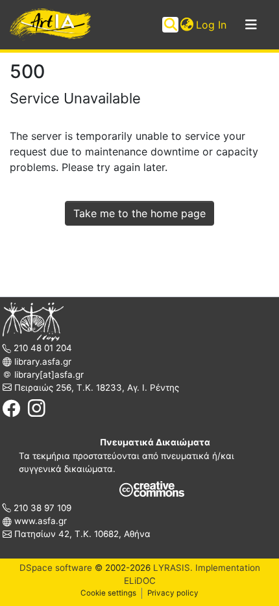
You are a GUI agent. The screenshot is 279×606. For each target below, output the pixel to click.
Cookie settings (108, 593)
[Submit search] (170, 25)
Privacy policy (173, 593)
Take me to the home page (139, 213)
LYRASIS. (173, 567)
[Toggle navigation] (251, 25)
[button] (186, 25)
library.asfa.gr (41, 361)
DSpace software (55, 567)
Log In (212, 24)
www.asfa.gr (39, 521)
